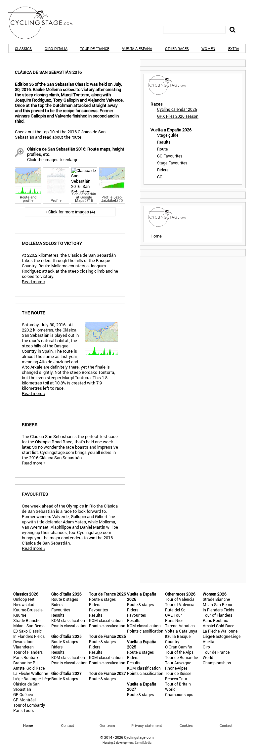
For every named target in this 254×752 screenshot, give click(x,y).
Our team (107, 725)
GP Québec (23, 694)
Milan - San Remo (29, 625)
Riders (162, 169)
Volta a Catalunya (181, 631)
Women (208, 48)
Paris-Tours (23, 710)
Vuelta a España (137, 48)
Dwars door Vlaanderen (23, 644)
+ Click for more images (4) (70, 212)
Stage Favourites (172, 162)
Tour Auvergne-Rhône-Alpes (178, 665)
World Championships (179, 691)
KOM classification (68, 620)
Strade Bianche (26, 620)
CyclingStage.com (44, 23)
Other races (177, 48)
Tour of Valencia (179, 599)
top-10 (48, 132)
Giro (206, 646)
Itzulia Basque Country (177, 639)
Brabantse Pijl (25, 662)
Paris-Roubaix (25, 657)
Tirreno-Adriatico (180, 625)
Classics (23, 48)
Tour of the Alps (179, 652)
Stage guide (167, 135)
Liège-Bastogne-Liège (32, 678)
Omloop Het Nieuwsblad (23, 602)
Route (162, 149)
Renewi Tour (176, 678)
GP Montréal (24, 699)
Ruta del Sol (176, 609)
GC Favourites (169, 155)
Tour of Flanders (28, 652)
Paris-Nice (174, 620)
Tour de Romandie (181, 657)
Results (163, 142)
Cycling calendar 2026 (177, 109)
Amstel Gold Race (29, 668)
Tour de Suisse (178, 673)
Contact (226, 725)
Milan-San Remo (217, 604)
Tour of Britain (178, 683)
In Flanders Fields (29, 636)
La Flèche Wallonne (30, 673)
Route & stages (64, 599)
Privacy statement (146, 725)
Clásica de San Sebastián (26, 686)
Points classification (69, 625)
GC (159, 176)
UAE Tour (173, 615)
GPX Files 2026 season (177, 116)
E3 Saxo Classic (27, 631)
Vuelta (208, 641)
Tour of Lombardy (29, 705)
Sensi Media (143, 742)
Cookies (186, 725)
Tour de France (94, 48)
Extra (233, 48)
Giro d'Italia (56, 48)
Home (156, 236)
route (76, 137)
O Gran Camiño (178, 646)
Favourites (60, 609)
